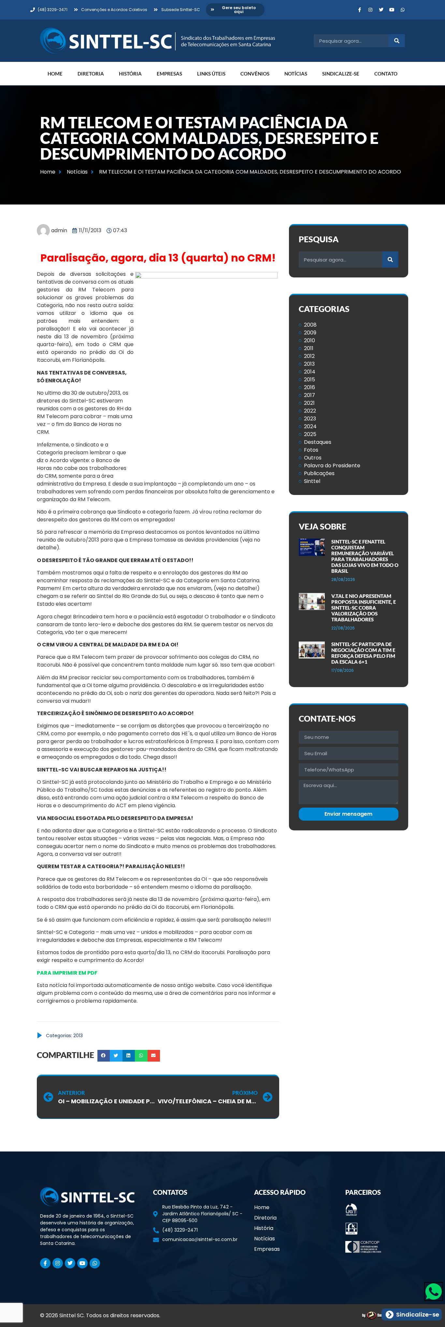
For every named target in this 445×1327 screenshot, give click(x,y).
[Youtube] (391, 9)
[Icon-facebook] (359, 9)
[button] (103, 1056)
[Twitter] (381, 9)
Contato (385, 74)
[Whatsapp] (402, 9)
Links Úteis (211, 74)
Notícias (295, 74)
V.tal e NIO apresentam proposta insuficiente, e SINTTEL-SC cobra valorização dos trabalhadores (363, 607)
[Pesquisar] (397, 40)
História (130, 74)
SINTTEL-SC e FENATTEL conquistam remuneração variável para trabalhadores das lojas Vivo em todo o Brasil (364, 556)
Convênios (254, 74)
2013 (78, 1035)
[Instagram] (370, 9)
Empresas (169, 74)
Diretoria (91, 74)
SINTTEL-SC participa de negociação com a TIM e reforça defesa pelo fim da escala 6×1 (363, 653)
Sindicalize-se (340, 74)
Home (55, 74)
